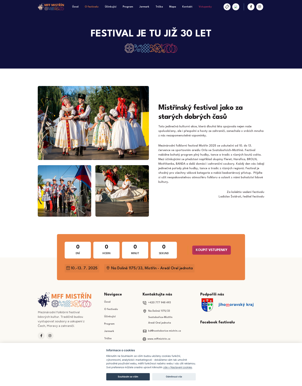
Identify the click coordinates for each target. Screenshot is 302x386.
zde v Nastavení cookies (177, 367)
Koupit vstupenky (211, 250)
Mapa (172, 7)
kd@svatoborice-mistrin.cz (164, 331)
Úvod (75, 7)
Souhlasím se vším (128, 376)
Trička (159, 7)
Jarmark (144, 7)
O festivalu (92, 7)
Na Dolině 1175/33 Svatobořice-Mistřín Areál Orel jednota (157, 317)
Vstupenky (205, 7)
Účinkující (110, 7)
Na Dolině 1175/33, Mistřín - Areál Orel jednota (152, 268)
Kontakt (187, 7)
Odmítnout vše (174, 376)
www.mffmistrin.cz (159, 339)
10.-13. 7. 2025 (84, 268)
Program (128, 7)
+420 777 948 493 (159, 302)
